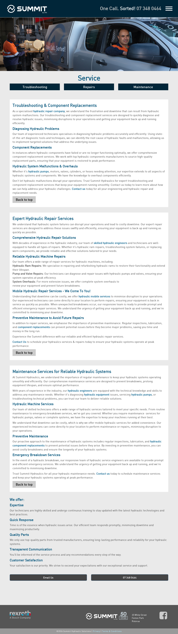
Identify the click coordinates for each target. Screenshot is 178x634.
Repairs (89, 87)
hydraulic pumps (38, 171)
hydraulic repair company (49, 111)
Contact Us (19, 341)
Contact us (103, 473)
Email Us (48, 577)
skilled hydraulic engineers (110, 243)
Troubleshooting (35, 87)
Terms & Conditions (112, 631)
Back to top (24, 199)
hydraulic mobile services (94, 296)
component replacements (34, 327)
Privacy (96, 631)
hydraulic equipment (96, 394)
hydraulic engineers (80, 390)
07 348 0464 (149, 8)
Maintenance (143, 87)
